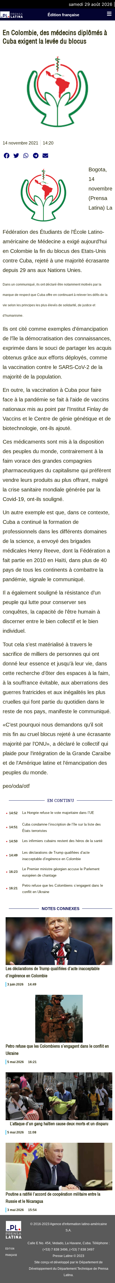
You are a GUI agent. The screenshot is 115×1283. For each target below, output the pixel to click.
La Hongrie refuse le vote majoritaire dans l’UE (58, 813)
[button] (6, 155)
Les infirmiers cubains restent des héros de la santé (62, 841)
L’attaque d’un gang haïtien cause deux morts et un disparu (59, 1123)
